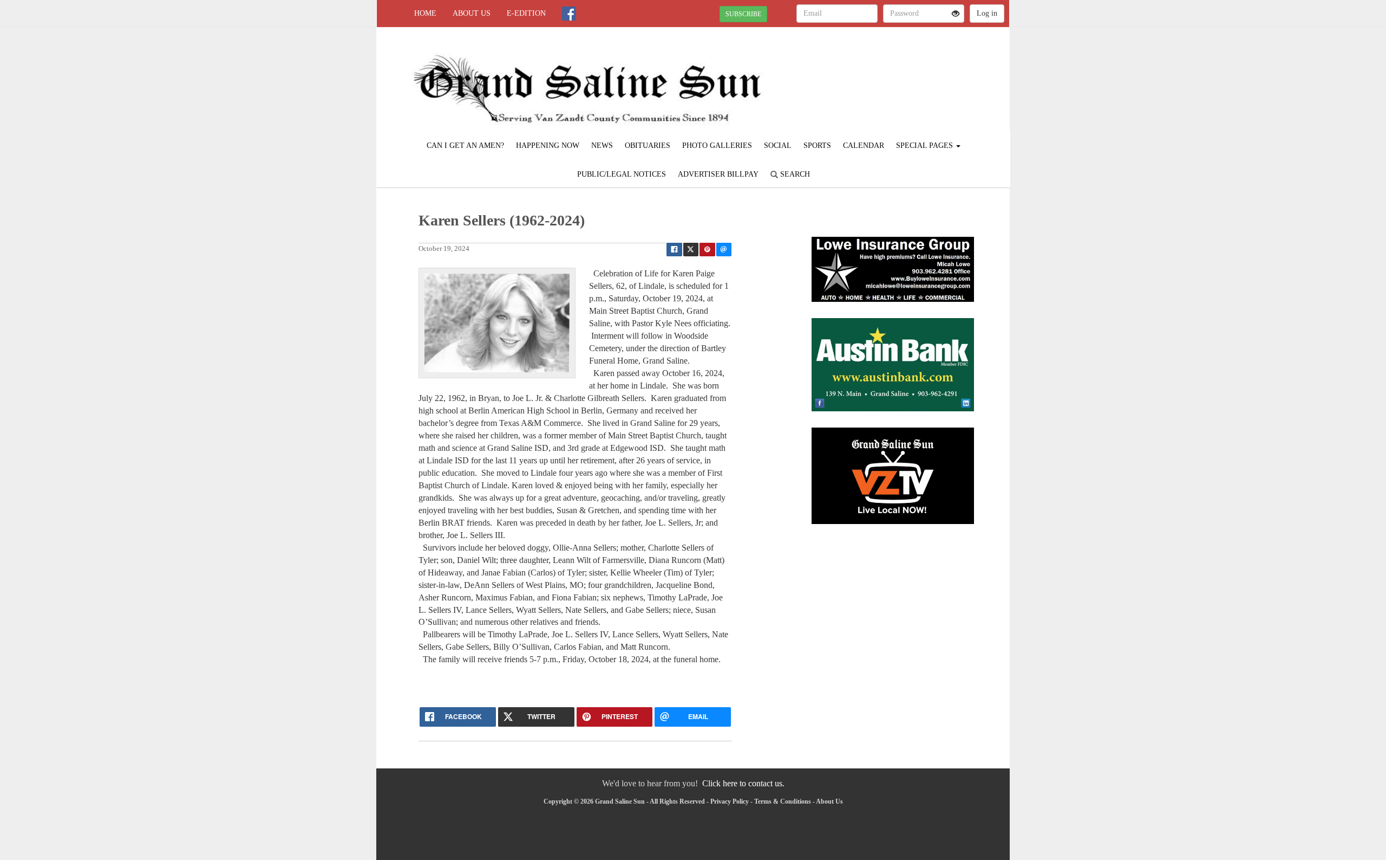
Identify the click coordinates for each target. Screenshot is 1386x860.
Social (778, 145)
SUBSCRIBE (743, 14)
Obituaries (647, 145)
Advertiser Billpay (718, 174)
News (602, 145)
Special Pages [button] (925, 145)
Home (425, 13)
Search (794, 174)
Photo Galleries (717, 145)
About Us (472, 13)
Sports (817, 145)
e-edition (526, 13)
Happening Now (547, 145)
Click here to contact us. (743, 783)
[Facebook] (569, 13)
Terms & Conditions (782, 801)
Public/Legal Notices (621, 174)
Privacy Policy (729, 801)
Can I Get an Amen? (465, 145)
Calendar (863, 145)
